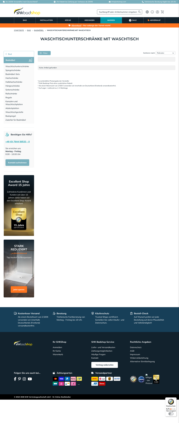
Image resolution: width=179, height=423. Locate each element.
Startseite (19, 30)
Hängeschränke (12, 86)
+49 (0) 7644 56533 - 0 (17, 141)
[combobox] (119, 11)
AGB (132, 351)
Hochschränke (11, 78)
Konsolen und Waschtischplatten (14, 103)
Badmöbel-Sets (12, 74)
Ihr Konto (57, 351)
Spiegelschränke (12, 70)
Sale (134, 20)
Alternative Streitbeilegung (142, 361)
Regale (8, 97)
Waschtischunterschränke (17, 66)
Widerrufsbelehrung (139, 358)
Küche (68, 20)
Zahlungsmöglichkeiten (101, 351)
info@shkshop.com (118, 2)
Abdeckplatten (12, 108)
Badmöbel (39, 30)
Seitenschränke (12, 89)
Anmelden (57, 347)
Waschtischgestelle (14, 112)
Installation (46, 20)
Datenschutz (135, 347)
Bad (25, 20)
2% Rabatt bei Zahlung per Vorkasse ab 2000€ (74, 2)
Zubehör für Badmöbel (15, 120)
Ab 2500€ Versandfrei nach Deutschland (21, 1)
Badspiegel (10, 116)
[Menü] (175, 398)
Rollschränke (11, 93)
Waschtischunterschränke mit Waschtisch (69, 30)
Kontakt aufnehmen (17, 162)
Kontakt (94, 358)
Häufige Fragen (98, 354)
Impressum (135, 354)
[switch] (171, 413)
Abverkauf (155, 20)
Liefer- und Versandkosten (103, 347)
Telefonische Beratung (153, 2)
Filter (45, 53)
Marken (111, 20)
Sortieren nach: (149, 53)
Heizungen (89, 20)
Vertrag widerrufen (104, 365)
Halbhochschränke (13, 82)
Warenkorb (58, 354)
